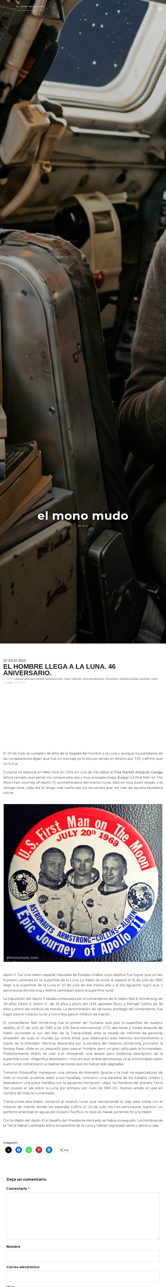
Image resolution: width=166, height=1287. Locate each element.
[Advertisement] (83, 721)
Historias (76, 678)
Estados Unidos (54, 678)
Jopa (10, 682)
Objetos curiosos (128, 678)
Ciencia (18, 678)
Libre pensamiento (93, 678)
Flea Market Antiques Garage (138, 772)
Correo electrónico (22, 1267)
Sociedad (145, 678)
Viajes (154, 678)
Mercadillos (111, 678)
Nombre (13, 1247)
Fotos (67, 678)
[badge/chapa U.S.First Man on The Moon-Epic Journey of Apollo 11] (83, 883)
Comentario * (18, 1189)
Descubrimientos (34, 678)
